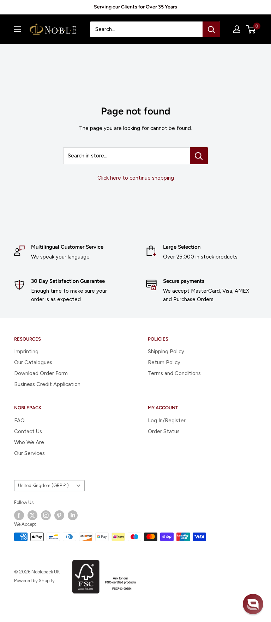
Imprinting (26, 351)
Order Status (164, 431)
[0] (251, 29)
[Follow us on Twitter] (32, 515)
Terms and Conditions (174, 373)
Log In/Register (167, 420)
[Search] (211, 29)
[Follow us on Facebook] (19, 515)
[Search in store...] (199, 155)
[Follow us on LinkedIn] (73, 515)
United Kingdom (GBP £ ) (43, 485)
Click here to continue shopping (135, 178)
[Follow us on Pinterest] (59, 515)
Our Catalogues (33, 362)
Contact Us (28, 431)
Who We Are (29, 442)
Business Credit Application (47, 384)
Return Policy (164, 362)
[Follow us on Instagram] (46, 515)
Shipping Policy (166, 351)
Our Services (29, 453)
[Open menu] (17, 29)
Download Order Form (41, 373)
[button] (253, 604)
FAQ (19, 420)
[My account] (236, 29)
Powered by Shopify (34, 580)
